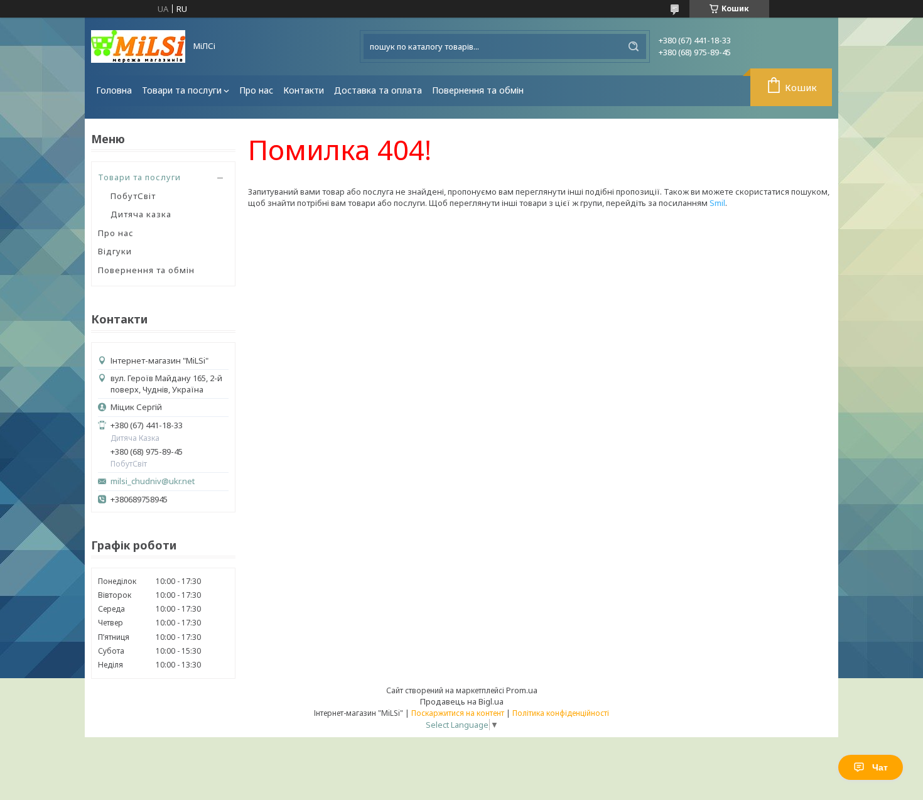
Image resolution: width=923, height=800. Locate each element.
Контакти (303, 90)
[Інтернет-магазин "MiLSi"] (138, 46)
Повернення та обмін (478, 90)
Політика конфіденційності (560, 713)
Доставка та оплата (378, 90)
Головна (114, 90)
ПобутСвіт (133, 196)
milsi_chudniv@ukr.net (153, 481)
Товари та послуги (182, 90)
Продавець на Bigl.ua (462, 701)
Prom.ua (521, 690)
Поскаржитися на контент (457, 713)
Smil (717, 202)
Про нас (256, 90)
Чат (880, 767)
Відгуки (115, 251)
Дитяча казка (141, 214)
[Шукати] (633, 46)
